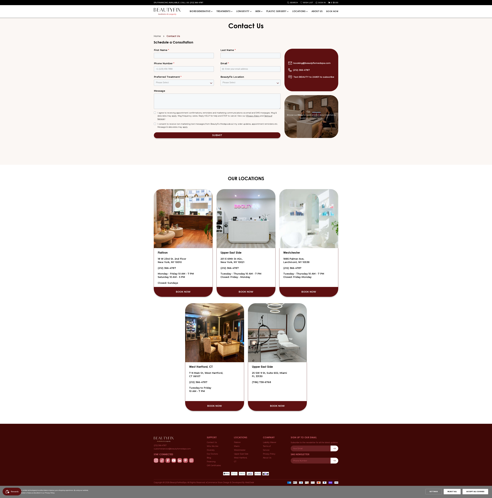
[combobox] (245, 258)
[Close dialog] (301, 228)
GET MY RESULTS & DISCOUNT (246, 266)
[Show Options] (298, 258)
